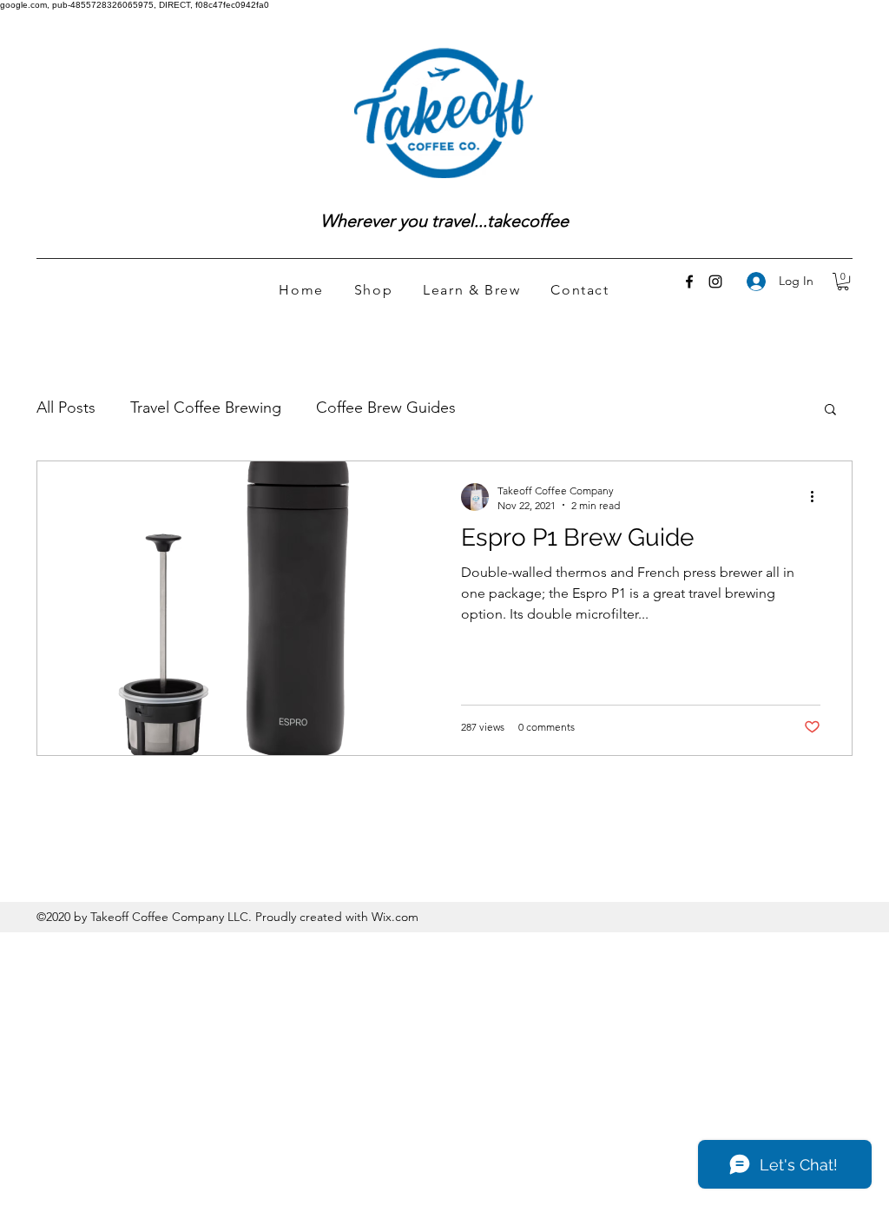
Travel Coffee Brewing (205, 407)
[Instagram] (715, 281)
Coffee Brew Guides (386, 407)
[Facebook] (689, 281)
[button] (843, 281)
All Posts (65, 407)
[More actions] (817, 497)
